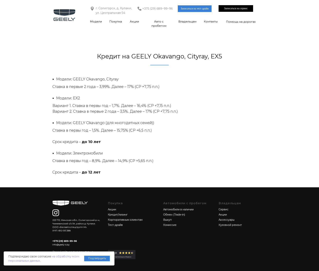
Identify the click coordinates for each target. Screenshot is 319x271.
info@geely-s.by (61, 244)
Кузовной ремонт (230, 225)
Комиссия (169, 225)
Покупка (115, 21)
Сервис (223, 209)
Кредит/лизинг (118, 214)
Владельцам (187, 21)
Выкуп (167, 219)
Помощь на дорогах (241, 21)
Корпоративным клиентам (125, 219)
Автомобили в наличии (178, 209)
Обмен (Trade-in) (174, 214)
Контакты (211, 21)
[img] (55, 212)
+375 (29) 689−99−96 (157, 8)
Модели (96, 21)
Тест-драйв (115, 225)
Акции (134, 21)
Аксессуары (226, 219)
